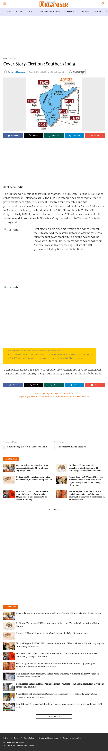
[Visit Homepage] (54, 4)
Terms (16, 738)
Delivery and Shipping (72, 738)
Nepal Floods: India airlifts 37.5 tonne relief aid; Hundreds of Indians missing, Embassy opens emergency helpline (60, 685)
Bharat (20, 12)
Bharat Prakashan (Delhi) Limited (17, 742)
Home (8, 12)
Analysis (84, 12)
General (13, 58)
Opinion (97, 12)
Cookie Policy (29, 738)
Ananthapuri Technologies (24, 745)
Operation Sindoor (50, 12)
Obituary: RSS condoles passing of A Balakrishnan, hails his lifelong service (34, 479)
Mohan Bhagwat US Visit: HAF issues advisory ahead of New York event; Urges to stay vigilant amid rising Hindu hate (86, 481)
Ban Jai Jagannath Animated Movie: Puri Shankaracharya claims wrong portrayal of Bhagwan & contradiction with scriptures (87, 496)
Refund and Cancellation (48, 738)
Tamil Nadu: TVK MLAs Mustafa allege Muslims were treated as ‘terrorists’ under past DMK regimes (59, 706)
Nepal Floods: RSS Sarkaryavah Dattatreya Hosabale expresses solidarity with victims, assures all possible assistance (56, 696)
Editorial (69, 12)
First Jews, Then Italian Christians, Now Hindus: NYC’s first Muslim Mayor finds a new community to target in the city (32, 496)
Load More (54, 510)
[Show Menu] (4, 4)
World (31, 12)
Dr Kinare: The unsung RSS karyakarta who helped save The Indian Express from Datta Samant (85, 468)
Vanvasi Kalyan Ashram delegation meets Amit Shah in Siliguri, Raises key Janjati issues (32, 468)
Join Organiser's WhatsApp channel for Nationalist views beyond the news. (54, 397)
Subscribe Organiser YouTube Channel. (54, 393)
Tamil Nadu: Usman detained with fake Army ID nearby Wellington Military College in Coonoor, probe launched (57, 675)
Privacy (6, 738)
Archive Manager (16, 72)
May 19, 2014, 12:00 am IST (41, 72)
